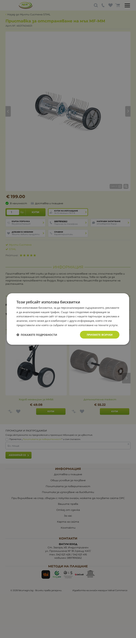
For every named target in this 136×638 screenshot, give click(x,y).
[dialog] (68, 319)
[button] (36, 335)
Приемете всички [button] (100, 334)
